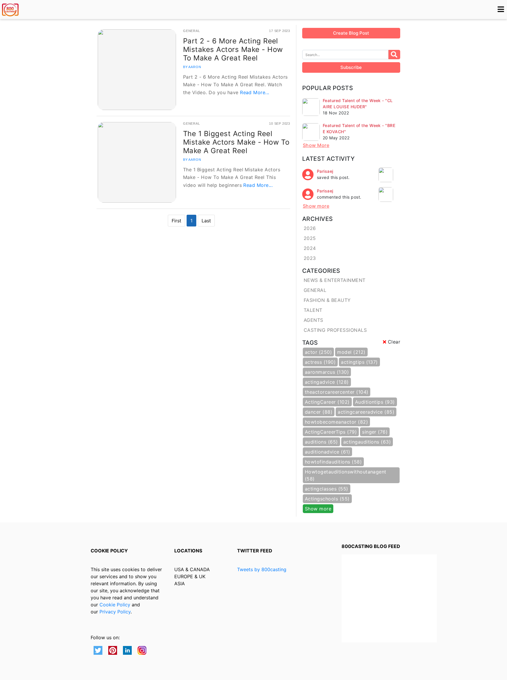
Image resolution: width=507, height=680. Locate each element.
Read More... (254, 92)
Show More (316, 145)
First (176, 221)
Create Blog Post (351, 33)
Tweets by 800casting (261, 569)
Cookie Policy (114, 605)
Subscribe (351, 67)
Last (206, 221)
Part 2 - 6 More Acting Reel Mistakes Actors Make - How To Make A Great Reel (233, 49)
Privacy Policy (115, 612)
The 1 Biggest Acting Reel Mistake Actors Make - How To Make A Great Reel (236, 142)
